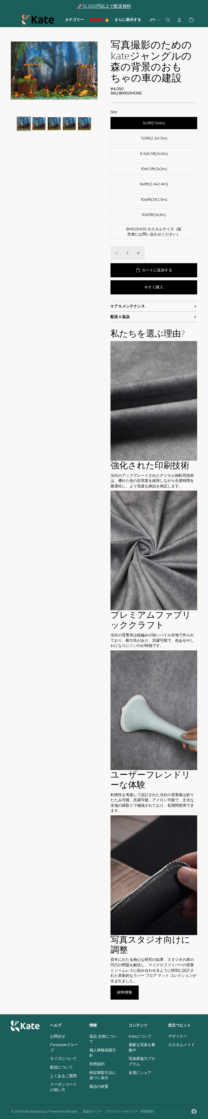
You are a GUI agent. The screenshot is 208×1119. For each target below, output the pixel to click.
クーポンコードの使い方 (63, 1087)
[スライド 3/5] (54, 123)
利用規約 (97, 1063)
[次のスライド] (93, 71)
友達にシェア (140, 1072)
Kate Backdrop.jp (35, 1111)
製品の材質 (98, 1086)
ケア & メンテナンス (127, 306)
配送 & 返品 (120, 316)
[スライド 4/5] (69, 123)
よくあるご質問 (63, 1075)
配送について (61, 1067)
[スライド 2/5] (39, 123)
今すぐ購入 (153, 287)
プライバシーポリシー (121, 1111)
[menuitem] (74, 20)
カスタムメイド (181, 1044)
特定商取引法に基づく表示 (102, 1075)
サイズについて (63, 1058)
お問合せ (57, 1036)
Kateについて (140, 1036)
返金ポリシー (92, 1111)
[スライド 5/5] (84, 123)
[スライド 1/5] (23, 123)
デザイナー (177, 1036)
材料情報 (124, 992)
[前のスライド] (15, 71)
